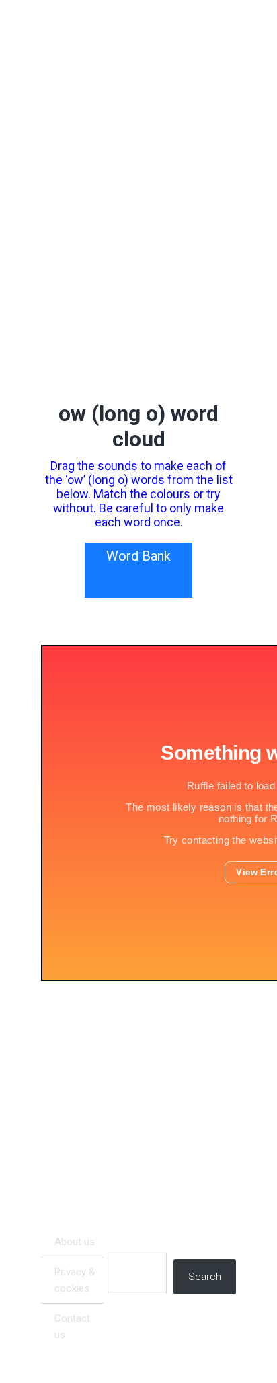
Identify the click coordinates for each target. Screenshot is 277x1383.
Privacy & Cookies (74, 1280)
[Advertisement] (138, 1115)
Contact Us (72, 1326)
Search (204, 1277)
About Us (74, 1242)
